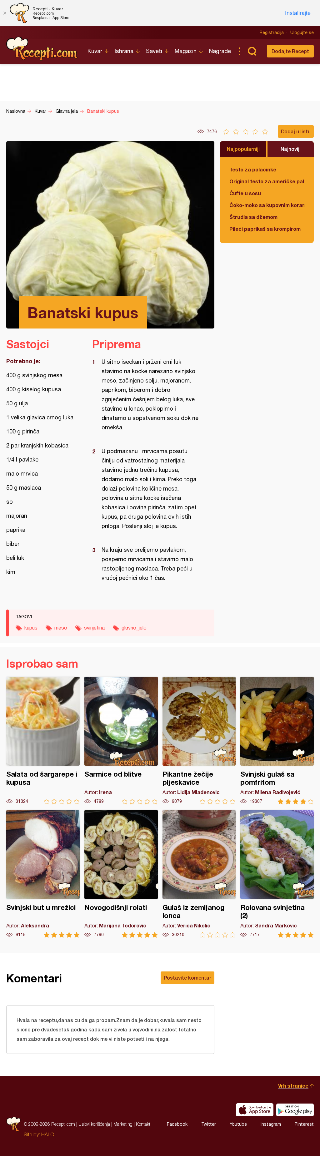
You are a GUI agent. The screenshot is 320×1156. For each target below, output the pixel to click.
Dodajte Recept (290, 51)
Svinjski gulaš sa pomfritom (277, 740)
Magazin (186, 51)
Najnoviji (291, 149)
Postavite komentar (187, 978)
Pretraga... (252, 51)
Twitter (208, 1124)
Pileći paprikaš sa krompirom (265, 229)
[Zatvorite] (5, 13)
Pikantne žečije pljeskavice (199, 740)
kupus (31, 627)
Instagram (271, 1124)
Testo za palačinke (252, 169)
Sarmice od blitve (121, 740)
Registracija (272, 32)
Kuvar (95, 51)
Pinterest (304, 1124)
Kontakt (143, 1124)
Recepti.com (42, 49)
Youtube (238, 1124)
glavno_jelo (134, 627)
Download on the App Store (254, 1109)
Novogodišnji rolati (121, 874)
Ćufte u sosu (245, 193)
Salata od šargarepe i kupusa (43, 740)
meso (60, 627)
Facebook (177, 1124)
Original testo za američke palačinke (266, 181)
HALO (47, 1134)
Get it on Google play (295, 1109)
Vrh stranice (293, 1086)
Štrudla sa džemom (253, 217)
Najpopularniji (243, 149)
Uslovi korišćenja (94, 1124)
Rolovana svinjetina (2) (277, 874)
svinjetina (94, 627)
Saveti (154, 51)
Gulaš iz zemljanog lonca (199, 874)
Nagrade (220, 51)
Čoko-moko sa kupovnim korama (266, 205)
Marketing (122, 1124)
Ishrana (124, 51)
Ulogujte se (302, 32)
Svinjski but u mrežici (43, 874)
